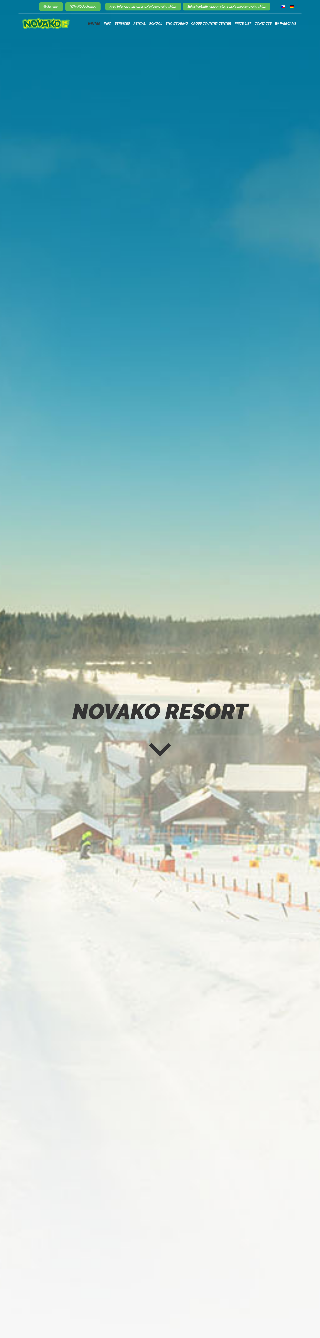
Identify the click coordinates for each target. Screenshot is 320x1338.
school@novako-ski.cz (250, 6)
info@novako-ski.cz (162, 6)
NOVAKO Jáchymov (83, 6)
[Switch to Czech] (283, 6)
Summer (53, 6)
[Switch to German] (292, 6)
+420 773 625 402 (220, 6)
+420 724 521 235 (135, 6)
